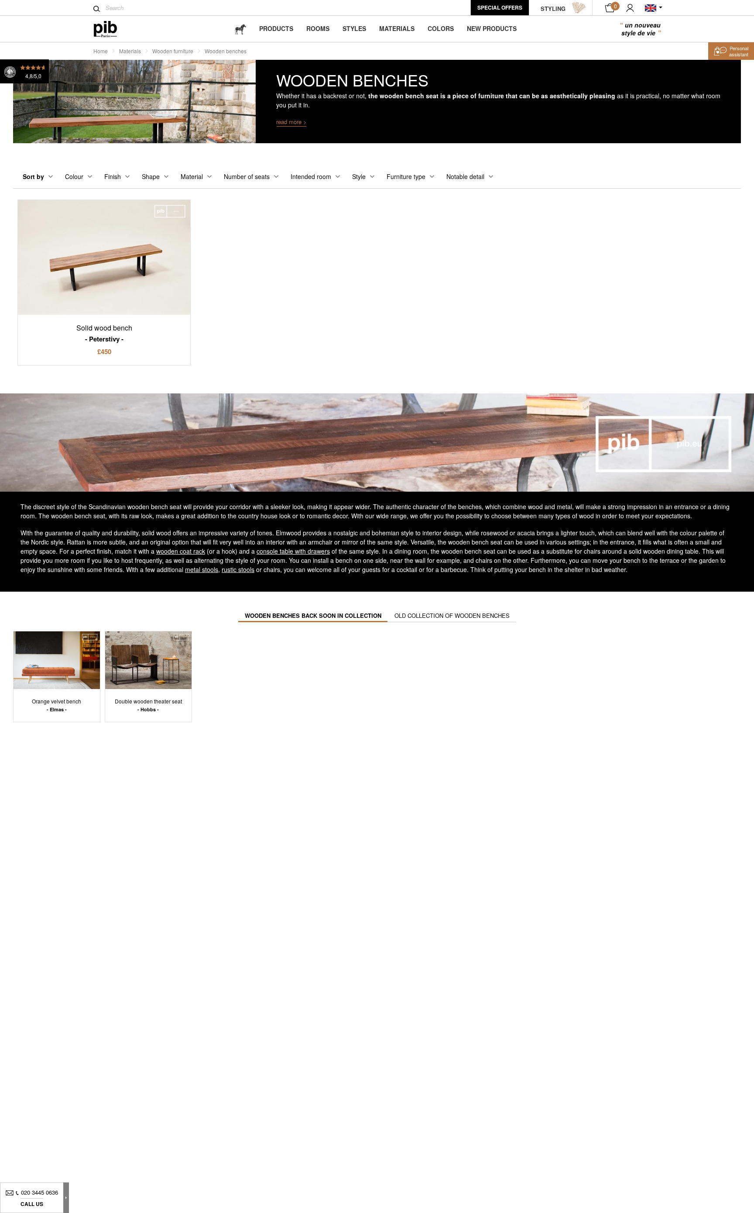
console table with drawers (293, 551)
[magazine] (240, 28)
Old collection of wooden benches (452, 615)
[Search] (96, 9)
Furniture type (406, 176)
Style (359, 176)
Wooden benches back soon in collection (313, 615)
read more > (291, 121)
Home (100, 51)
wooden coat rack (180, 551)
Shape (151, 176)
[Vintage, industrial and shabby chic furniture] (112, 29)
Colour (74, 176)
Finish (112, 176)
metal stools (201, 569)
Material (192, 176)
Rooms (317, 28)
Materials (397, 28)
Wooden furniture (172, 51)
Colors (441, 28)
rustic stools (238, 569)
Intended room (311, 176)
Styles (354, 28)
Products (276, 28)
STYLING (553, 8)
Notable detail (465, 176)
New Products (492, 28)
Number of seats (247, 176)
